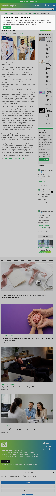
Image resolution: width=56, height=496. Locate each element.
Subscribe (7, 27)
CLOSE (52, 16)
